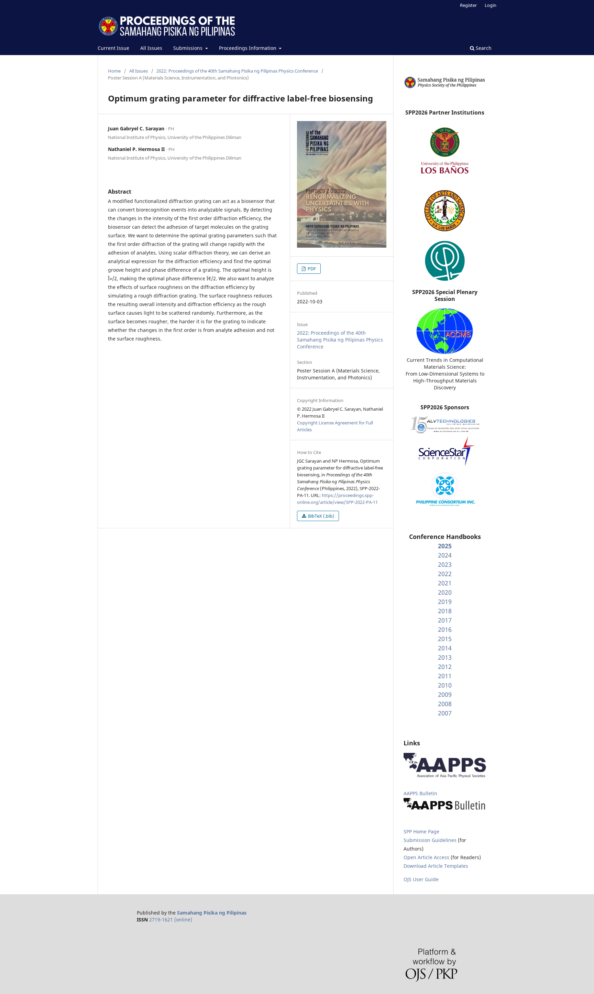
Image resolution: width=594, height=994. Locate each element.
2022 (445, 574)
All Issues (151, 48)
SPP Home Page (421, 831)
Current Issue (113, 48)
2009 (445, 694)
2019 (445, 601)
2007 (445, 713)
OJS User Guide (421, 879)
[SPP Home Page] (445, 87)
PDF (311, 269)
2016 (445, 629)
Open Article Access (426, 857)
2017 (445, 620)
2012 (445, 666)
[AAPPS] (445, 776)
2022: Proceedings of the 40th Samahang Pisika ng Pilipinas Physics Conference (237, 71)
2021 (445, 583)
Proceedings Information (248, 48)
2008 (445, 704)
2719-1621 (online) (170, 919)
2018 (445, 611)
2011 (445, 676)
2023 (445, 564)
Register (468, 5)
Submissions (188, 48)
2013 (445, 657)
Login (490, 5)
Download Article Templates (436, 866)
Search (483, 48)
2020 (445, 592)
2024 (445, 555)
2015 (445, 639)
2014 (445, 648)
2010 (445, 685)
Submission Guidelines (431, 840)
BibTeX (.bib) (320, 516)
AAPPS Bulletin (420, 793)
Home (114, 71)
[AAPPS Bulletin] (445, 809)
